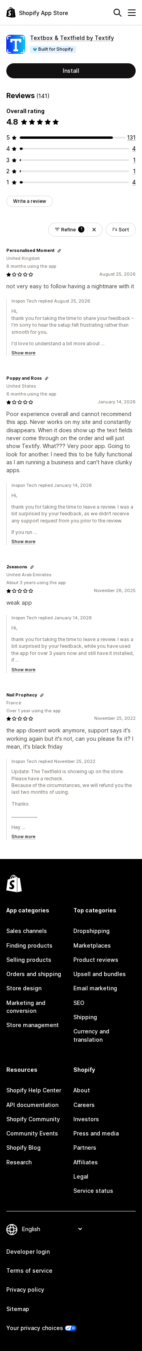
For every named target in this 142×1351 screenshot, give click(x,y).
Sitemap (17, 1309)
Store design (23, 988)
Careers (84, 1104)
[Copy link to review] (59, 251)
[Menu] (132, 13)
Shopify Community (33, 1119)
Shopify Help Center (33, 1090)
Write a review (29, 201)
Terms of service (29, 1270)
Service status (93, 1190)
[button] (94, 229)
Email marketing (95, 988)
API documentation (32, 1104)
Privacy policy (25, 1289)
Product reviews (95, 959)
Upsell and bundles (99, 974)
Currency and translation (91, 1035)
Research (19, 1162)
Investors (86, 1119)
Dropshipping (91, 930)
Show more (23, 353)
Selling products (28, 959)
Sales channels (26, 930)
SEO (78, 1002)
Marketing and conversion (25, 1006)
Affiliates (85, 1162)
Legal (80, 1176)
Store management (32, 1025)
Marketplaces (92, 945)
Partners (84, 1147)
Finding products (29, 945)
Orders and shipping (33, 974)
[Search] (117, 13)
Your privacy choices (34, 1328)
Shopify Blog (23, 1147)
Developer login (28, 1251)
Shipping (85, 1017)
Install (71, 70)
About (81, 1090)
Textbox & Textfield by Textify (72, 37)
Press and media (96, 1133)
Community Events (32, 1133)
